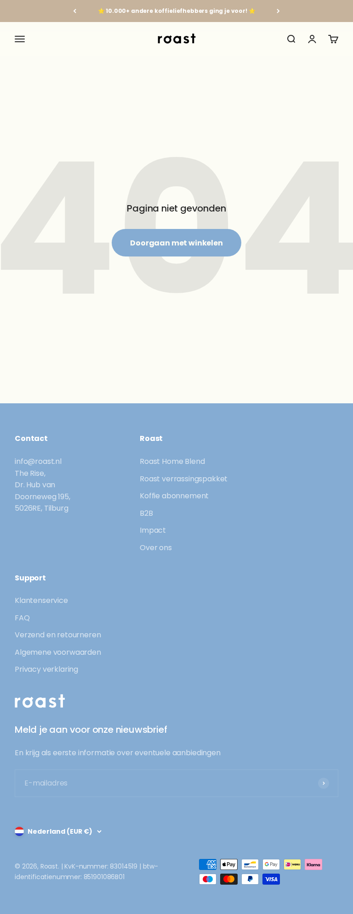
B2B (146, 513)
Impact (153, 530)
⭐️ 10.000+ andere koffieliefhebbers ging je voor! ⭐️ (177, 11)
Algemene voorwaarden (58, 652)
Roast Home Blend (172, 461)
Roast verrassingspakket (184, 479)
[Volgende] (278, 11)
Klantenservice (41, 600)
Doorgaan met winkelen (176, 243)
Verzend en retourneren (58, 635)
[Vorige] (74, 11)
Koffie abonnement (174, 495)
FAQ (22, 618)
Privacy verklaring (46, 669)
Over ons (156, 547)
